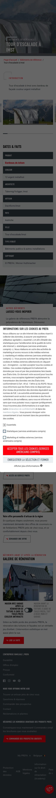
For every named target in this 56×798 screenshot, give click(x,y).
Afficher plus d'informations (27, 466)
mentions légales (11, 412)
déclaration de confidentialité (21, 409)
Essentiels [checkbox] (11, 425)
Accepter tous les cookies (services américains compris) (28, 450)
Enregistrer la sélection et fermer (28, 460)
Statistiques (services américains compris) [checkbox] (26, 431)
